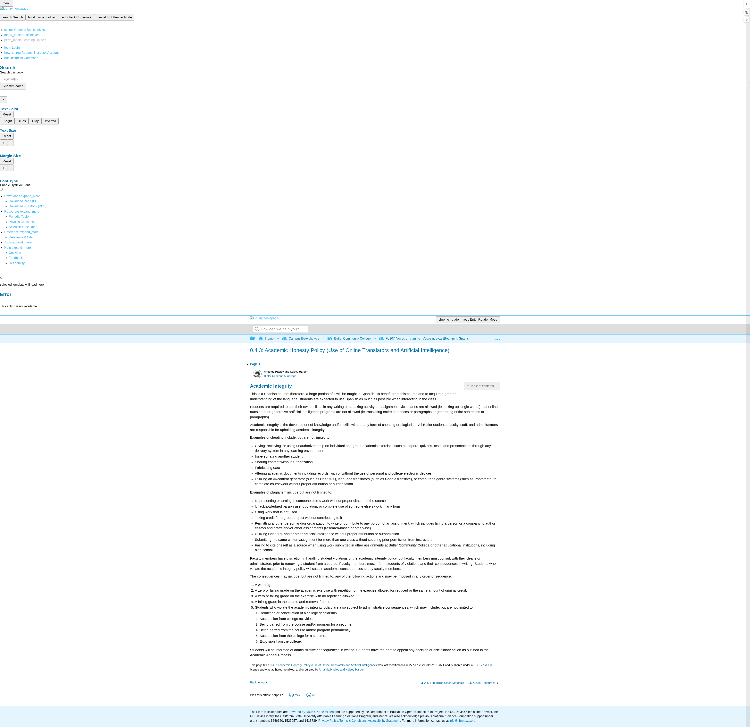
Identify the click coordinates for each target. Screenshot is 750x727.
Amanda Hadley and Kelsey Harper (341, 669)
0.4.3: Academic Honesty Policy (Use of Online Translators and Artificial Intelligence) (323, 665)
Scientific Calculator (23, 227)
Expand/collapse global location (497, 337)
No (314, 695)
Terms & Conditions (353, 720)
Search (257, 329)
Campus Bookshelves (304, 338)
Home (269, 338)
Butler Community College (352, 338)
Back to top (257, 682)
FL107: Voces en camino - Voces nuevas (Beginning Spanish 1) (430, 338)
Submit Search (13, 86)
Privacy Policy (328, 720)
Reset (7, 114)
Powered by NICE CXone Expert (311, 712)
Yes (297, 695)
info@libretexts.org (462, 720)
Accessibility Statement (384, 720)
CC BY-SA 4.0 (482, 665)
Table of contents (482, 386)
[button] (16, 257)
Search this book (11, 72)
